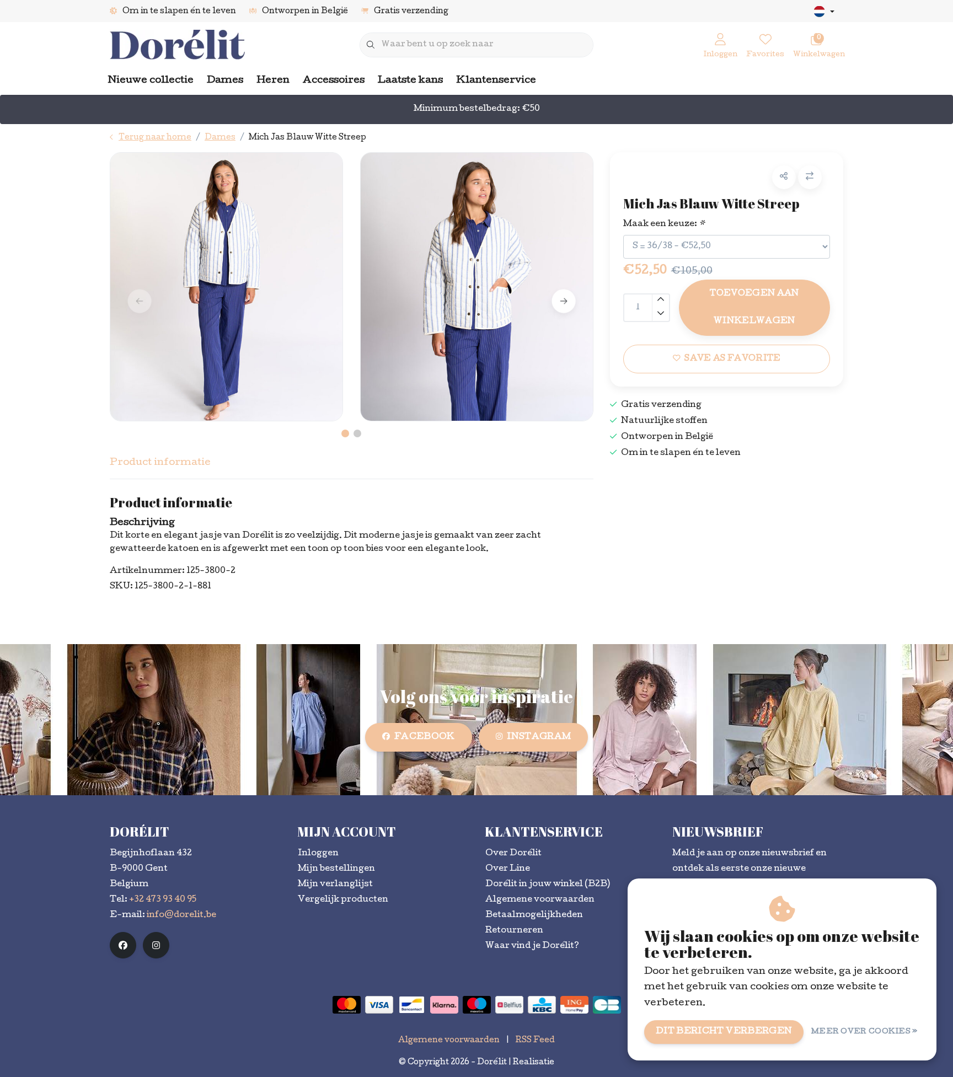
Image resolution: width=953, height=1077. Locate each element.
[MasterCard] (347, 1005)
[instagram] (156, 945)
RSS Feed (535, 1040)
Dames (225, 80)
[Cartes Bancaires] (607, 1005)
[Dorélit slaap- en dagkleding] (177, 45)
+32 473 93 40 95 (162, 900)
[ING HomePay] (574, 1005)
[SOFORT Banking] (444, 1005)
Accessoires (334, 80)
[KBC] (542, 1005)
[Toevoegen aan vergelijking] (810, 177)
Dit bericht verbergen (724, 1031)
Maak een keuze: (664, 224)
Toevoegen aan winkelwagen (754, 307)
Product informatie (160, 463)
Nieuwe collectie (151, 80)
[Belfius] (509, 1005)
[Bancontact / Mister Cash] (412, 1005)
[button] (784, 177)
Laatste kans (410, 80)
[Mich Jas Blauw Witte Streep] (226, 286)
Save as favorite (732, 359)
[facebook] (123, 945)
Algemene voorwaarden (449, 1040)
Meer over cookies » (864, 1032)
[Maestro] (477, 1005)
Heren (273, 80)
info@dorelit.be (181, 915)
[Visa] (379, 1005)
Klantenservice (496, 80)
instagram (539, 737)
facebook (424, 737)
